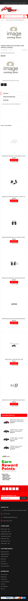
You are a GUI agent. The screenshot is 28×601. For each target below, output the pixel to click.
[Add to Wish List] (2, 84)
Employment (4, 576)
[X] (7, 488)
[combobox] (12, 16)
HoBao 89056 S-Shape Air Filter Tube (14, 359)
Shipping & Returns (5, 554)
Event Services (4, 563)
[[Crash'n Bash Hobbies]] (10, 9)
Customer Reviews (5, 566)
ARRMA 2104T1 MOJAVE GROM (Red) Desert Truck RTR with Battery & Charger (17, 421)
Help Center (3, 559)
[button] (10, 162)
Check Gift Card (14, 3)
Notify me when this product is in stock (11, 80)
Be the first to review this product (8, 52)
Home (2, 20)
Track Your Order (4, 556)
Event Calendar (4, 586)
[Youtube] (13, 488)
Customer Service (5, 551)
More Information (9, 97)
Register (24, 3)
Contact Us (3, 561)
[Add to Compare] (5, 84)
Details (5, 93)
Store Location (4, 574)
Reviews (5, 100)
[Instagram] (17, 488)
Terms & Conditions (5, 581)
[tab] (14, 93)
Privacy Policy (4, 579)
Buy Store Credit (6, 3)
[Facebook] (3, 488)
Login (20, 3)
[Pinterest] (10, 488)
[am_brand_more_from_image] (14, 141)
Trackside (3, 584)
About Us (3, 588)
